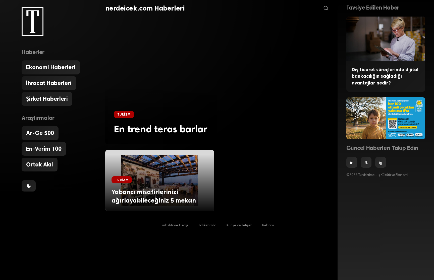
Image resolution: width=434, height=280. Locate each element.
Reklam (268, 225)
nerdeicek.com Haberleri (145, 8)
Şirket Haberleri (47, 99)
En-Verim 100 (44, 148)
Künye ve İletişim (239, 225)
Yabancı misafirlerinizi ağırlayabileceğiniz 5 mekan (154, 196)
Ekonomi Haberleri (50, 67)
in (351, 162)
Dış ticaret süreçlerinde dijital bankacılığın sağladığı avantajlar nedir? (385, 76)
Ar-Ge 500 (40, 133)
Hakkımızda (207, 225)
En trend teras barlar (160, 129)
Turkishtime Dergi (174, 225)
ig (380, 162)
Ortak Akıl (39, 164)
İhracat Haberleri (49, 83)
